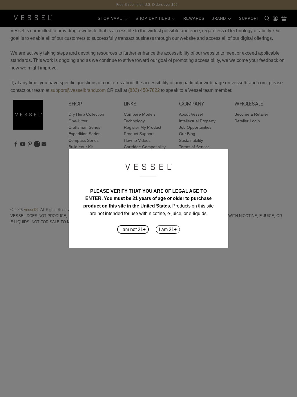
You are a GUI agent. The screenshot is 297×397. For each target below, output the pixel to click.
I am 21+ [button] (168, 229)
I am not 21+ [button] (133, 229)
